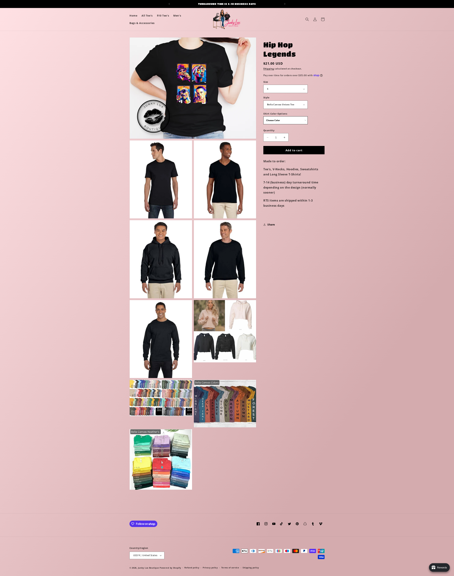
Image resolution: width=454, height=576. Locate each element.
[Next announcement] (285, 4)
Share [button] (271, 224)
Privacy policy (210, 567)
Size (265, 81)
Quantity (268, 130)
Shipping (268, 68)
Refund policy (191, 567)
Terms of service (230, 567)
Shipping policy (251, 567)
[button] (307, 19)
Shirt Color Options (275, 113)
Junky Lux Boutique (148, 567)
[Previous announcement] (169, 4)
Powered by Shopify (170, 567)
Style (266, 97)
